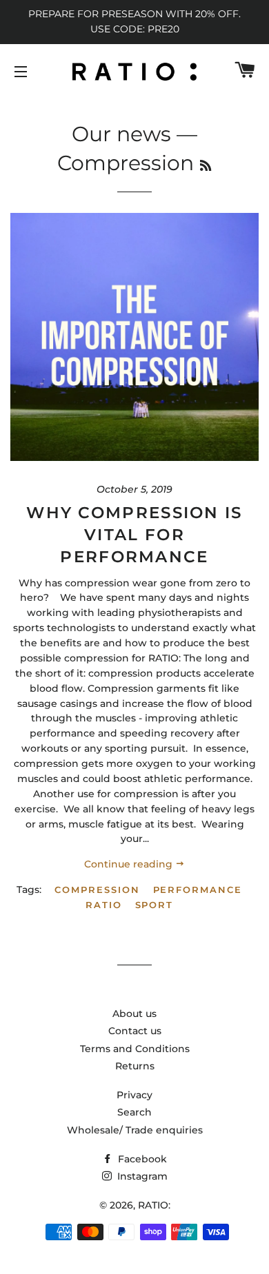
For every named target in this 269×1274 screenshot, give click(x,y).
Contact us (134, 1031)
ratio (104, 904)
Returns (135, 1066)
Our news (121, 134)
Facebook (141, 1159)
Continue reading (129, 864)
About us (134, 1013)
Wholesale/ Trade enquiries (135, 1130)
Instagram (141, 1176)
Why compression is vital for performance (134, 534)
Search (134, 1112)
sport (154, 904)
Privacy (134, 1095)
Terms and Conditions (135, 1048)
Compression (96, 889)
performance (197, 889)
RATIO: (154, 1205)
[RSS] (205, 166)
